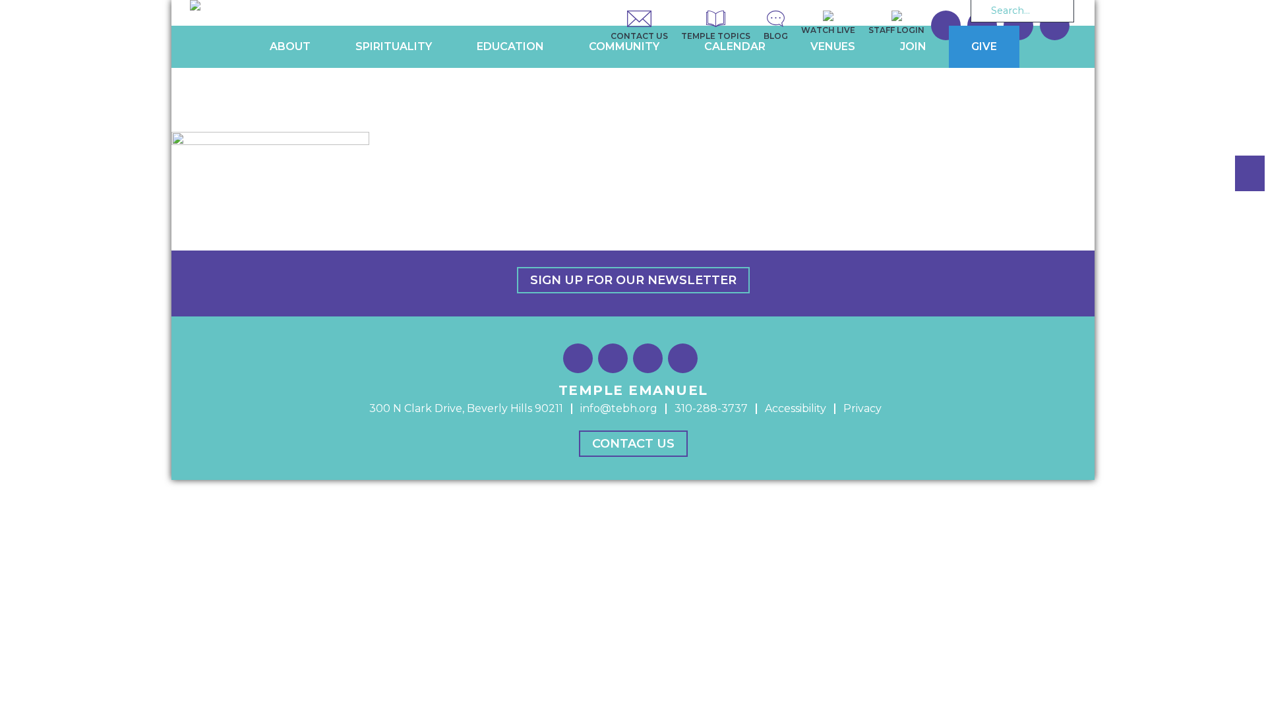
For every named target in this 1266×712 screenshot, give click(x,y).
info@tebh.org (618, 408)
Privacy (862, 408)
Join (913, 46)
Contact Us (633, 443)
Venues (832, 46)
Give (984, 46)
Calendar (735, 46)
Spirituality (393, 46)
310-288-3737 (711, 408)
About (290, 46)
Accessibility (795, 408)
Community (624, 46)
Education (510, 46)
